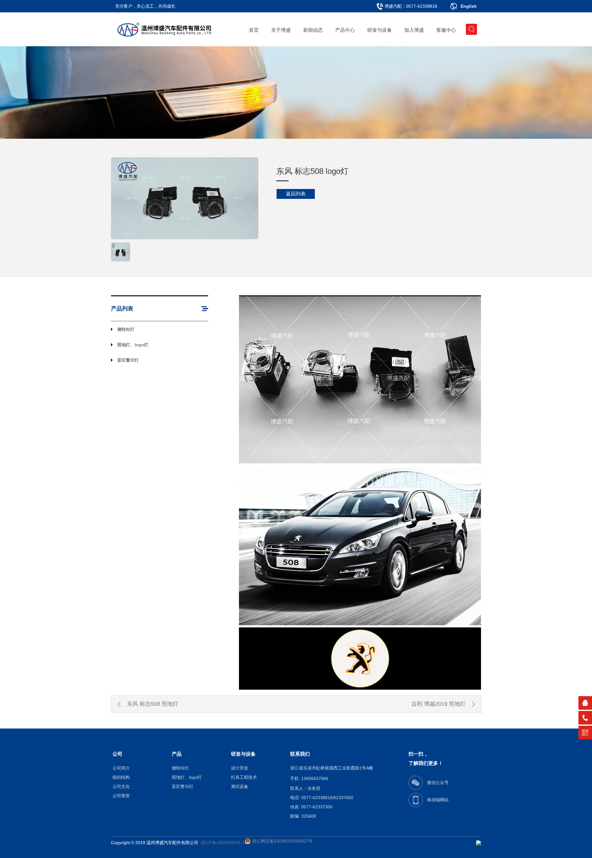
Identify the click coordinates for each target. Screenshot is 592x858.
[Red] (120, 251)
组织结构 (121, 777)
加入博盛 (414, 30)
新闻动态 (313, 30)
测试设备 (239, 786)
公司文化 (121, 786)
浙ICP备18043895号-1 (223, 842)
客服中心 (446, 30)
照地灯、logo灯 (132, 344)
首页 (254, 30)
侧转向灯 (125, 329)
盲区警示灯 (128, 360)
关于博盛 (281, 30)
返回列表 (296, 193)
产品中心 (345, 30)
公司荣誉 (121, 795)
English (469, 6)
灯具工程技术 (244, 777)
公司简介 (121, 768)
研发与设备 (379, 30)
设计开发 (239, 768)
